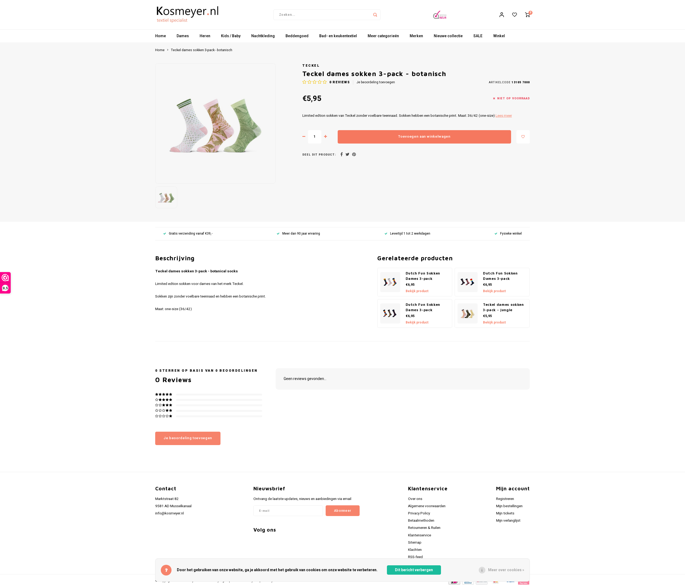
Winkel (499, 36)
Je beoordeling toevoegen (375, 82)
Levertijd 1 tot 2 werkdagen (410, 233)
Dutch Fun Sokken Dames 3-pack (423, 276)
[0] (527, 14)
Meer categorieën (383, 36)
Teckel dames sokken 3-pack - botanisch (201, 50)
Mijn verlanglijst (508, 520)
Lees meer (504, 115)
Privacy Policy (419, 513)
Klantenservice (419, 535)
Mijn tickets (505, 513)
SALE (477, 36)
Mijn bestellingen (509, 506)
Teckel (311, 65)
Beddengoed (297, 36)
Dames (183, 36)
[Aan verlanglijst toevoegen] (523, 137)
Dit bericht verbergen (414, 570)
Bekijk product (417, 291)
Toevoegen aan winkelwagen (424, 136)
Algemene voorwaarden (427, 506)
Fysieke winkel (511, 233)
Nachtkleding (263, 36)
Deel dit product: (319, 155)
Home (160, 36)
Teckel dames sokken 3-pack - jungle (503, 307)
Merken (416, 36)
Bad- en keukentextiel (338, 36)
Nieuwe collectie (448, 36)
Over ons (415, 499)
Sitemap (414, 542)
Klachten (415, 549)
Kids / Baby (231, 36)
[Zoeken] (375, 14)
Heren (205, 36)
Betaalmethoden (421, 520)
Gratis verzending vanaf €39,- (190, 233)
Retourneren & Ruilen (424, 527)
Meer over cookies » (506, 570)
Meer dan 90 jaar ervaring (301, 233)
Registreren (505, 499)
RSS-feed (415, 557)
